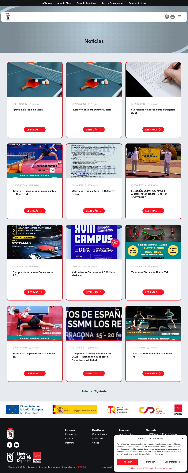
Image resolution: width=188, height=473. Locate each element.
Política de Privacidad (153, 468)
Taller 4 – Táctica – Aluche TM (149, 272)
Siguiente (100, 391)
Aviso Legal (167, 468)
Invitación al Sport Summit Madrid (91, 109)
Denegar (150, 461)
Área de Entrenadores (112, 3)
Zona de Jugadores (86, 3)
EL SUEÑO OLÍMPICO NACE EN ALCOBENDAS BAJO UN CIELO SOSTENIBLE (149, 194)
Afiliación (47, 3)
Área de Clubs (64, 3)
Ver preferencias (173, 461)
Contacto (151, 429)
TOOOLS (82, 467)
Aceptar (128, 461)
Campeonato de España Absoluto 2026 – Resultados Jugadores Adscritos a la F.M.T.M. (91, 356)
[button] (182, 438)
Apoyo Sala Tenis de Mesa (28, 109)
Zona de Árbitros (137, 3)
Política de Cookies (136, 468)
